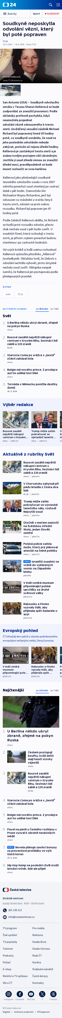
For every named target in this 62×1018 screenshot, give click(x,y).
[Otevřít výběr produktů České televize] (58, 4)
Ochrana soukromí (23, 1011)
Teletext (8, 948)
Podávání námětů (42, 969)
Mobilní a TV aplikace (15, 976)
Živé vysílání (10, 935)
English (6, 1011)
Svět (8, 294)
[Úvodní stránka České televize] (17, 889)
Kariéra (36, 962)
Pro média (38, 928)
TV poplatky (10, 941)
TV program (10, 928)
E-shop (7, 969)
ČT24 (5, 41)
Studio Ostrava (41, 948)
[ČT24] (9, 5)
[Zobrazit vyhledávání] (50, 4)
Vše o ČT (8, 983)
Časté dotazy (40, 976)
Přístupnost (43, 1011)
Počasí (7, 962)
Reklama (37, 935)
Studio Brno (39, 941)
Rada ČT (37, 955)
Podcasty (8, 955)
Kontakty (38, 983)
